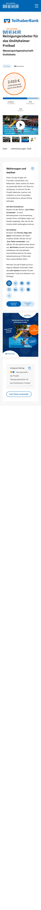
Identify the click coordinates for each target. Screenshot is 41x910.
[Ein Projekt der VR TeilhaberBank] (21, 21)
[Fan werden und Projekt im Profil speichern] (33, 168)
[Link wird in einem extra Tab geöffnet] (11, 8)
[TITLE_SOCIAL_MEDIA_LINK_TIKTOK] (28, 289)
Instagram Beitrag (17, 368)
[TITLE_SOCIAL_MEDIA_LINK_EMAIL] (9, 289)
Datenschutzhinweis (11, 133)
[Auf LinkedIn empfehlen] (15, 289)
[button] (36, 5)
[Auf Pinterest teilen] (28, 283)
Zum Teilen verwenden (19, 394)
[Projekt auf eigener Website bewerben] (9, 296)
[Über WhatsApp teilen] (15, 283)
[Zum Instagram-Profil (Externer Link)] (9, 283)
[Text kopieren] (29, 368)
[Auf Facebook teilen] (22, 283)
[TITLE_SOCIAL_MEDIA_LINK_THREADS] (22, 289)
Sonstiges (7, 66)
